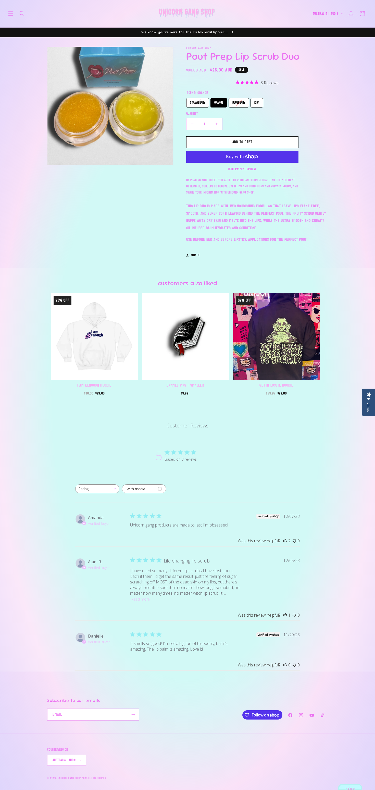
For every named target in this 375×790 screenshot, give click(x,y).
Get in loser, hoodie (276, 385)
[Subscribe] (133, 715)
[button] (10, 13)
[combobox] (97, 488)
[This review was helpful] (285, 541)
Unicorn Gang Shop (69, 778)
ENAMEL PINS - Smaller (185, 385)
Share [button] (195, 255)
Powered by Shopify (94, 778)
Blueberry (238, 102)
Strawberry (197, 102)
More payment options (242, 169)
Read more (140, 599)
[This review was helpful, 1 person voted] (285, 615)
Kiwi (257, 102)
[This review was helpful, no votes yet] (285, 665)
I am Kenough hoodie (94, 385)
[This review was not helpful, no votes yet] (294, 541)
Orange (219, 102)
